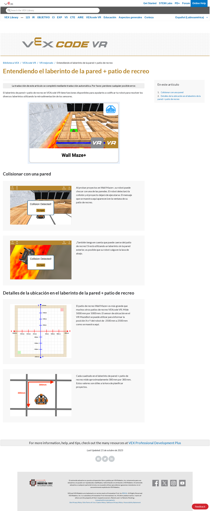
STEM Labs (165, 3)
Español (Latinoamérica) (189, 17)
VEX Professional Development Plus (155, 443)
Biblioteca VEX (11, 62)
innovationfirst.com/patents (105, 500)
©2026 (124, 493)
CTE (72, 17)
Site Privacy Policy (75, 502)
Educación (110, 17)
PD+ (177, 3)
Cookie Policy (101, 502)
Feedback (200, 506)
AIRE (81, 17)
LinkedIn (112, 459)
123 (28, 17)
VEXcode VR (93, 17)
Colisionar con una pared (172, 92)
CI (53, 17)
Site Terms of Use (89, 502)
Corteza (149, 17)
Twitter (105, 459)
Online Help (199, 3)
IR (33, 17)
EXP (59, 17)
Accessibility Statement (132, 502)
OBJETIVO (43, 17)
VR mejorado (46, 62)
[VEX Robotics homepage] (9, 3)
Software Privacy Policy (115, 502)
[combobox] (53, 10)
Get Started (150, 3)
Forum (186, 3)
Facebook (98, 459)
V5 (66, 17)
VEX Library (11, 17)
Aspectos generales (130, 17)
